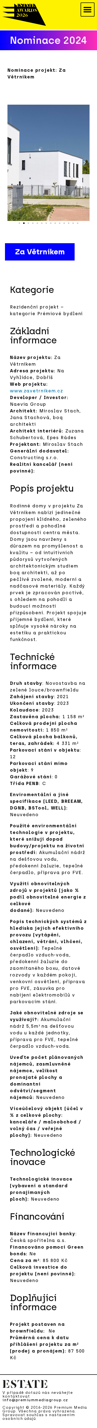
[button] (88, 9)
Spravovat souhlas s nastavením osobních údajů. (38, 1417)
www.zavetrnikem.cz (36, 391)
